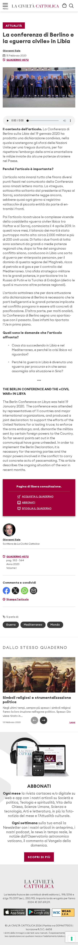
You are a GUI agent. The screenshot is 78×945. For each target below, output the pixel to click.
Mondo (55, 624)
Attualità (14, 25)
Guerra (11, 624)
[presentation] (34, 720)
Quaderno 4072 (17, 59)
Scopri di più (39, 857)
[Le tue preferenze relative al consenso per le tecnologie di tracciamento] (71, 938)
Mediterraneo (33, 624)
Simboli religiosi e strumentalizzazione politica (37, 699)
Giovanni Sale (11, 50)
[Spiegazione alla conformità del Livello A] (63, 913)
